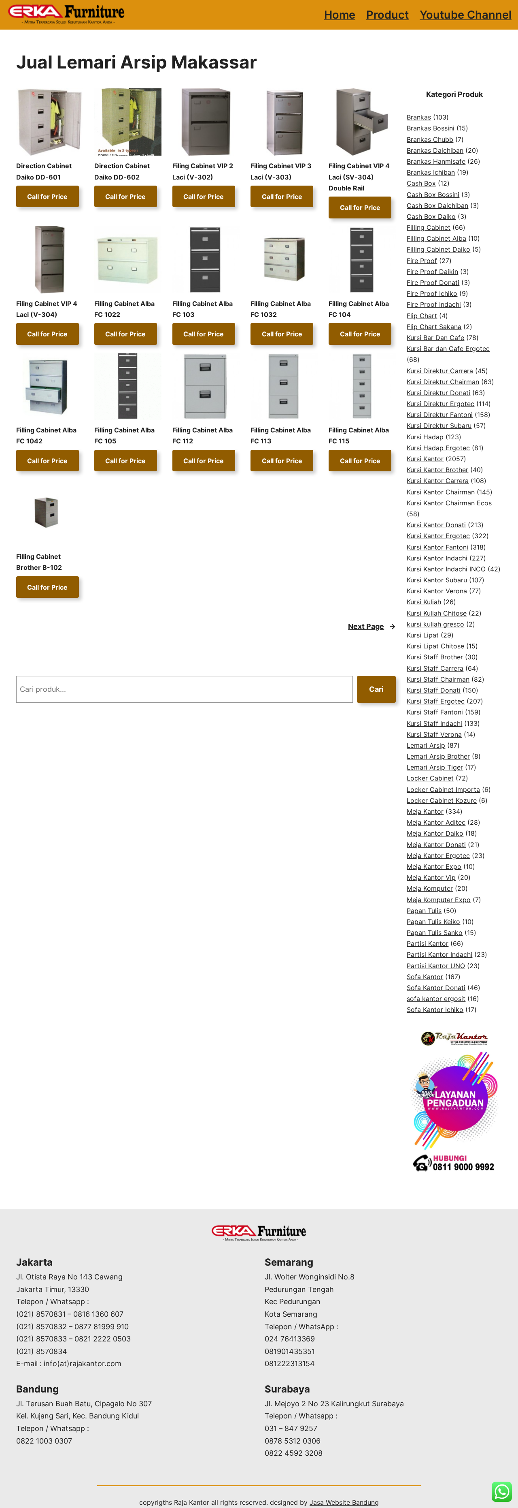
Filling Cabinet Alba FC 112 (202, 435)
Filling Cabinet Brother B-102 (39, 561)
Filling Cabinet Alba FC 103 (202, 309)
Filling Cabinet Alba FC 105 (124, 435)
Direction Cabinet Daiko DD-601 (44, 171)
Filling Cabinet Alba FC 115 (359, 435)
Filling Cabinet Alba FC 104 (359, 309)
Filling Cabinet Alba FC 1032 (281, 309)
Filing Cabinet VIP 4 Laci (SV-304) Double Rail (359, 177)
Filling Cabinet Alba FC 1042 (46, 435)
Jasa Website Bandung (344, 1502)
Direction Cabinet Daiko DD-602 (122, 171)
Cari (376, 689)
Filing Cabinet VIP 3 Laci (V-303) (281, 171)
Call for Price (47, 197)
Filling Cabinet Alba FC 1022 (124, 309)
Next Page (372, 626)
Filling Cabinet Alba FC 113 (281, 435)
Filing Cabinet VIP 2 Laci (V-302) (202, 171)
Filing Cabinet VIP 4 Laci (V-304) (46, 309)
